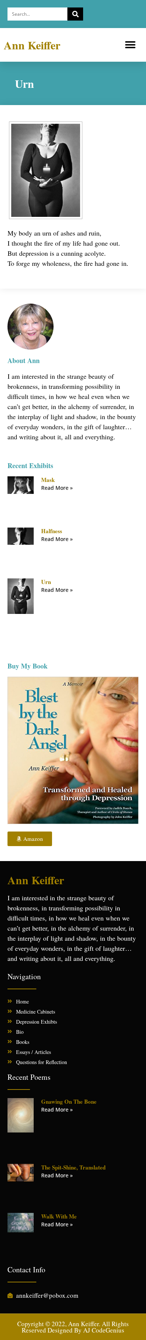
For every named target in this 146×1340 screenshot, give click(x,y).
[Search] (75, 14)
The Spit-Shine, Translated (73, 1167)
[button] (130, 45)
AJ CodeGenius (103, 1330)
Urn (46, 582)
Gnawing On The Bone (69, 1101)
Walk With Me (59, 1216)
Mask (48, 480)
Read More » (57, 487)
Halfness (51, 531)
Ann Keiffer (32, 45)
